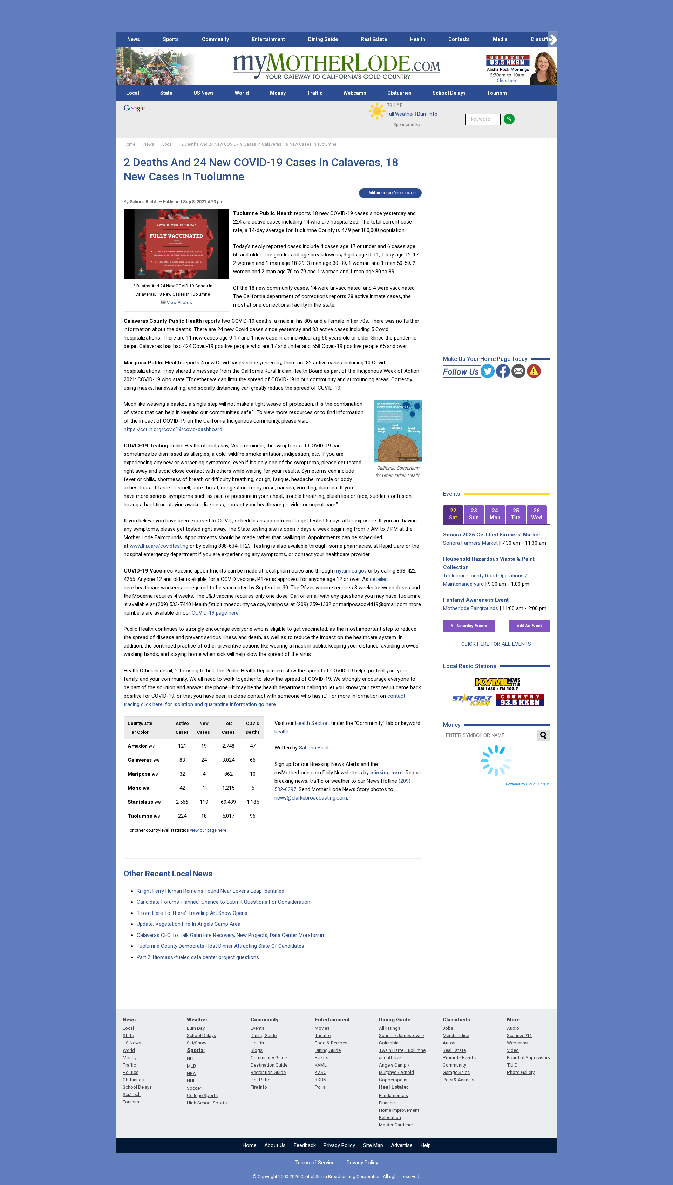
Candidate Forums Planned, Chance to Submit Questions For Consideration (223, 902)
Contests (459, 39)
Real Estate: (393, 1087)
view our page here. (208, 830)
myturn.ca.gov (350, 571)
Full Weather (400, 114)
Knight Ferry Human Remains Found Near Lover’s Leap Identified (210, 891)
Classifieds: (457, 1019)
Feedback (305, 1145)
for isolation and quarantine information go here (220, 704)
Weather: (198, 1019)
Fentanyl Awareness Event (476, 600)
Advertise (402, 1145)
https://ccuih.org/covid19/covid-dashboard (173, 429)
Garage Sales (456, 1072)
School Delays (449, 93)
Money (278, 93)
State (166, 93)
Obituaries (399, 93)
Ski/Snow (196, 1043)
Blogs (257, 1050)
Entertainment (268, 39)
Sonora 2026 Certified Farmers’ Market (491, 535)
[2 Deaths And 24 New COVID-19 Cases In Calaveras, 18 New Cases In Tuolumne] (176, 277)
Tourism (497, 93)
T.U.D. (512, 1065)
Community (215, 39)
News (133, 39)
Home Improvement (399, 1110)
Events (257, 1028)
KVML (321, 1065)
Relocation (390, 1117)
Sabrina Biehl (313, 748)
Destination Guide (269, 1065)
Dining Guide (323, 39)
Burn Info (427, 114)
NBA (191, 1073)
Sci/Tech (132, 1094)
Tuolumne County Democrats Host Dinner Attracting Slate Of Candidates (220, 946)
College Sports (202, 1095)
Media (500, 39)
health (281, 731)
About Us (275, 1145)
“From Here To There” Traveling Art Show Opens (192, 913)
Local (132, 93)
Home (250, 1145)
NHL (191, 1080)
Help (426, 1145)
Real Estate (374, 39)
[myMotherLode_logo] (336, 66)
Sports (171, 39)
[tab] (453, 514)
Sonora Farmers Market (470, 543)
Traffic (314, 93)
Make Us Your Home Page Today (485, 359)
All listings (389, 1028)
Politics (130, 1072)
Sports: (196, 1050)
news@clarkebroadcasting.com (310, 798)
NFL (191, 1058)
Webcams (355, 93)
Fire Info (259, 1087)
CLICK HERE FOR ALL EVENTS (496, 644)
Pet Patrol (261, 1079)
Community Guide (269, 1057)
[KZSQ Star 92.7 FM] (469, 698)
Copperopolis (393, 1079)
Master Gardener (396, 1125)
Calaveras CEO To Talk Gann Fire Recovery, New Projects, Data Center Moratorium (231, 935)
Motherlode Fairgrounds (470, 608)
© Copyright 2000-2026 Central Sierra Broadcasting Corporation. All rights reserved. (336, 1176)
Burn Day (196, 1028)
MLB (191, 1066)
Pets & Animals (458, 1079)
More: (514, 1019)
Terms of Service (315, 1162)
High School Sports (207, 1102)
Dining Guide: (395, 1019)
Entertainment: (333, 1019)
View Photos (179, 302)
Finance (387, 1102)
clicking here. (387, 772)
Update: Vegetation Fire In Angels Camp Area (188, 924)
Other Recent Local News (168, 873)
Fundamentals (393, 1095)
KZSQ (321, 1072)
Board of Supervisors (528, 1057)
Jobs (448, 1028)
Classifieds (544, 39)
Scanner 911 (519, 1035)
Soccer (194, 1088)
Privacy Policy (339, 1145)
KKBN (320, 1079)
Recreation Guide (268, 1072)
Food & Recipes (331, 1043)
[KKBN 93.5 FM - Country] (520, 698)
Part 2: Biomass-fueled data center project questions (198, 957)
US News (203, 93)
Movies (322, 1028)
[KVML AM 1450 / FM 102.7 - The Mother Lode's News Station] (498, 682)
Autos (449, 1043)
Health (417, 39)
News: (130, 1019)
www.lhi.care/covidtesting (159, 546)
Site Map (373, 1145)
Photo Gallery (521, 1072)
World (242, 93)
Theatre (323, 1035)
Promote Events (459, 1057)
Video (513, 1050)
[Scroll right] (552, 39)
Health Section (312, 723)
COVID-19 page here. (216, 613)
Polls (320, 1087)
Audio (513, 1028)
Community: (265, 1019)
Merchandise (456, 1035)
